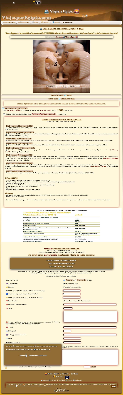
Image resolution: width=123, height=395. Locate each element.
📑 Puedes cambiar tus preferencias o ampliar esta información (33, 386)
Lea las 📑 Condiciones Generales (33, 356)
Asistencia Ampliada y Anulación (44, 114)
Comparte (38, 1)
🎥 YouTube (52, 380)
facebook (67, 376)
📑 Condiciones (77, 380)
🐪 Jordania (73, 374)
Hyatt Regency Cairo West (13, 110)
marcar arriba (50, 254)
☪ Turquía (64, 374)
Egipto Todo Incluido (61, 391)
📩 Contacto (44, 380)
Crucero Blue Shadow (45, 110)
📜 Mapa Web (61, 380)
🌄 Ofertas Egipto (52, 374)
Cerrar (114, 386)
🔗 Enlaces (69, 380)
